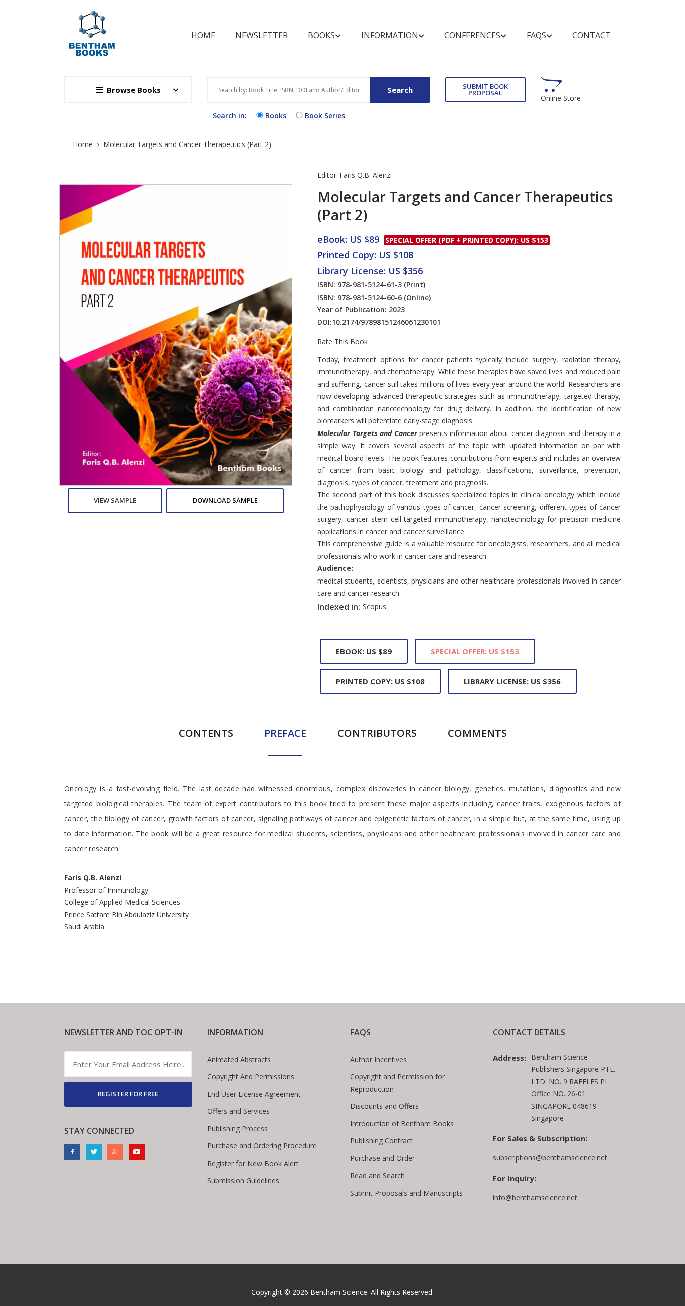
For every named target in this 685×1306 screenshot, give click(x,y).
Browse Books (134, 90)
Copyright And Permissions (250, 1076)
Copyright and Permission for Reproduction (397, 1083)
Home (203, 35)
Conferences (472, 35)
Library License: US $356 (512, 681)
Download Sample (225, 500)
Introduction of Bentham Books (402, 1123)
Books (321, 35)
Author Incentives (378, 1059)
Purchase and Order (382, 1158)
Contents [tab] (206, 733)
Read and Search (377, 1175)
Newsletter (261, 35)
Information (389, 35)
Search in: (230, 115)
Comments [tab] (477, 733)
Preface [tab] (285, 733)
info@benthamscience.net (535, 1197)
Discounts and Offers (384, 1106)
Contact (591, 35)
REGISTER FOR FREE (128, 1093)
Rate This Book (342, 341)
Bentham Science (338, 1292)
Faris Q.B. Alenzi (365, 175)
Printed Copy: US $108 (380, 681)
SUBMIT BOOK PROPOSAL (485, 89)
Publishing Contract (381, 1140)
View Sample (115, 500)
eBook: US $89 (364, 651)
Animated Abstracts (239, 1059)
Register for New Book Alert (253, 1163)
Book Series (325, 115)
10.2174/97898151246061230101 (386, 322)
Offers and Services (238, 1111)
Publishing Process (237, 1128)
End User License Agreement (254, 1094)
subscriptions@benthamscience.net (550, 1158)
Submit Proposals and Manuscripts (406, 1193)
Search (400, 90)
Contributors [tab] (377, 733)
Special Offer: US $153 (475, 651)
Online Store (561, 98)
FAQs (536, 35)
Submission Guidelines (243, 1180)
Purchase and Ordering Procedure (262, 1145)
